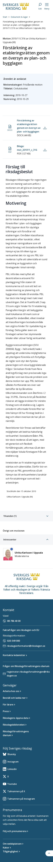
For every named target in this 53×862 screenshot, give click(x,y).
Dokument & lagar (19, 17)
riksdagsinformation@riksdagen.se (26, 645)
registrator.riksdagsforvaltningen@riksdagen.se (28, 673)
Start (5, 17)
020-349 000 (13, 640)
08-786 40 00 (13, 620)
